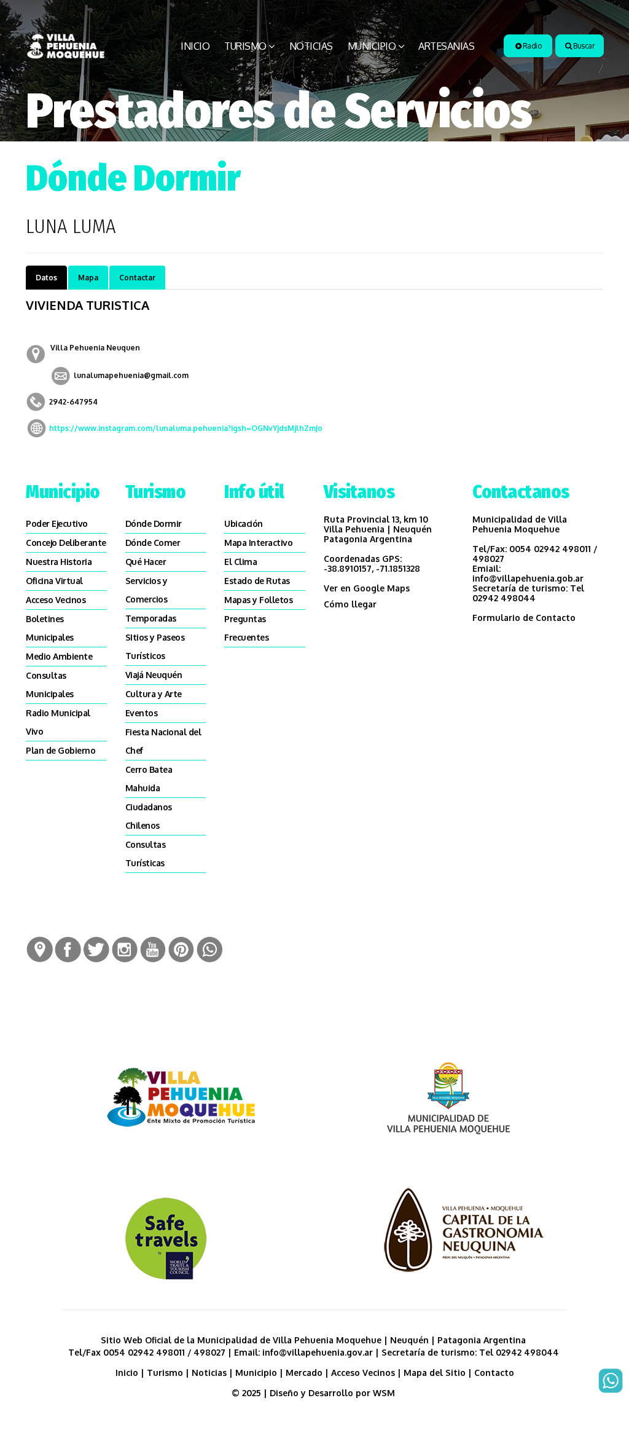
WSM (385, 1393)
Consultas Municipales (50, 684)
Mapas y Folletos (258, 600)
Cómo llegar (350, 604)
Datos (46, 277)
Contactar (137, 277)
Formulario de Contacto (524, 617)
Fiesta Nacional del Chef (163, 741)
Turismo (245, 46)
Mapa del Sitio (435, 1372)
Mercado (304, 1372)
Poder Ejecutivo (57, 523)
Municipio (372, 46)
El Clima (240, 561)
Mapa (88, 277)
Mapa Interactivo (258, 542)
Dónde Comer (153, 542)
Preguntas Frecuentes (246, 628)
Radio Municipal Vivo (58, 722)
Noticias (311, 46)
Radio (531, 45)
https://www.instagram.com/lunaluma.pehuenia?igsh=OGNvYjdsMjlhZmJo (185, 428)
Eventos (141, 713)
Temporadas (150, 618)
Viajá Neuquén (153, 675)
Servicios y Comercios (146, 589)
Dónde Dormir (153, 523)
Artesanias (446, 46)
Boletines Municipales (50, 628)
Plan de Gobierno (60, 750)
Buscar (583, 45)
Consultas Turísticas (145, 853)
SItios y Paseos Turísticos (155, 646)
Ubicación (243, 523)
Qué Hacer (145, 561)
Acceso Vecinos (55, 600)
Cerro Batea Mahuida (149, 778)
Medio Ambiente (59, 656)
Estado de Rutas (257, 580)
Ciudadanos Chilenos (148, 816)
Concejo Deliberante (66, 542)
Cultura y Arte (153, 694)
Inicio (195, 46)
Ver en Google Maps (367, 588)
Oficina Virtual (54, 580)
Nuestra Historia (59, 561)
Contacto (494, 1372)
